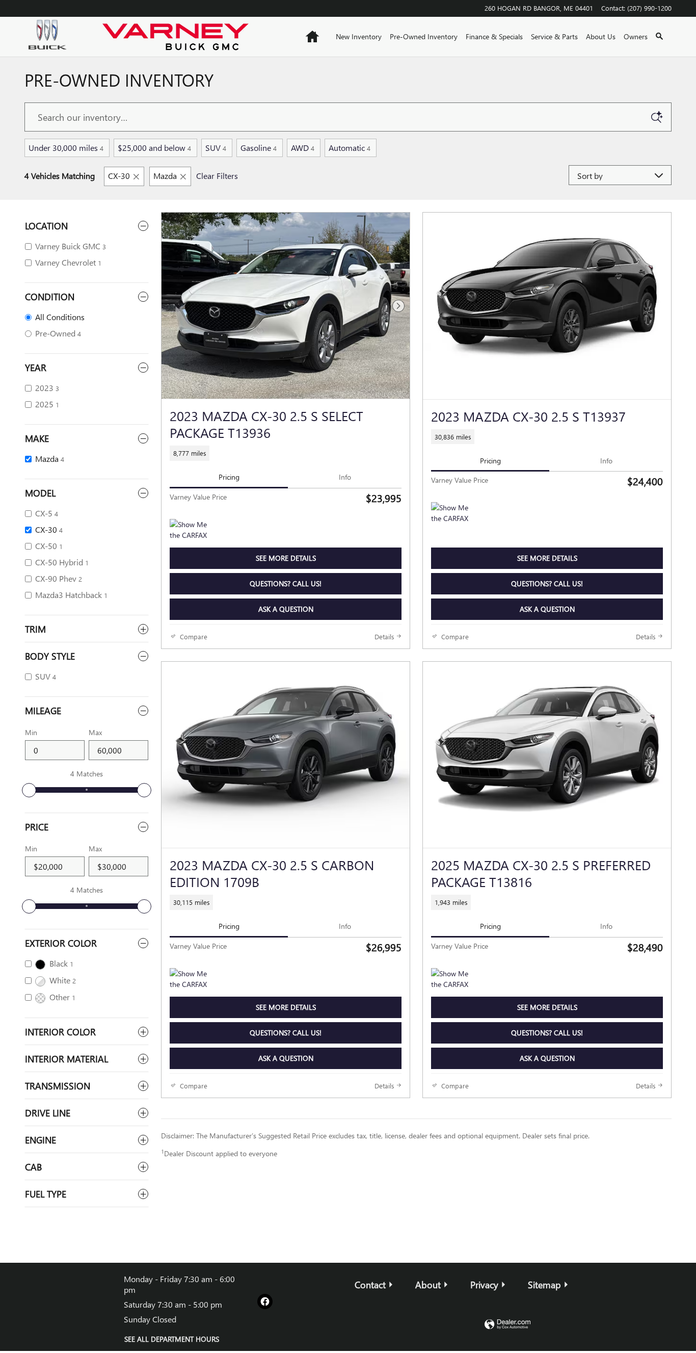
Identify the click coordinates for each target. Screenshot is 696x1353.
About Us (600, 36)
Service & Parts (554, 36)
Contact (370, 1284)
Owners (636, 36)
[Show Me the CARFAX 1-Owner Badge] (189, 531)
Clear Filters (217, 175)
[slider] (29, 790)
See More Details (286, 558)
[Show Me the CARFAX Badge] (450, 980)
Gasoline (258, 147)
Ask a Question (285, 609)
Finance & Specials (494, 36)
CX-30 (119, 175)
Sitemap (544, 1284)
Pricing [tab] (229, 477)
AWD (302, 147)
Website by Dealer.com (507, 1324)
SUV (215, 147)
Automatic (349, 147)
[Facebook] (265, 1301)
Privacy (484, 1284)
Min (31, 732)
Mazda (165, 175)
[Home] (55, 37)
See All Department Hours (171, 1339)
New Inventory (359, 36)
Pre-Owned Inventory (424, 36)
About (428, 1284)
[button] (285, 452)
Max (95, 732)
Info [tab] (345, 477)
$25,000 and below (154, 147)
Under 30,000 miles (66, 147)
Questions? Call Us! (286, 583)
